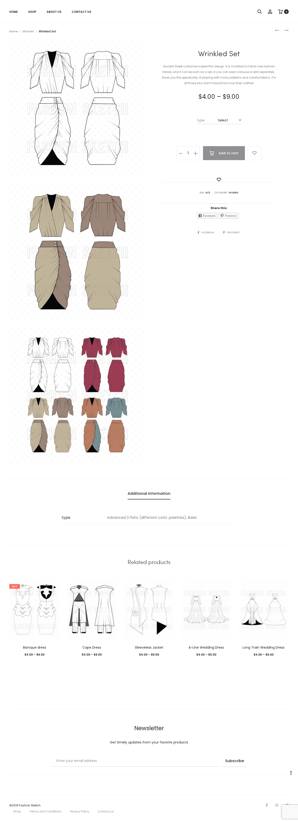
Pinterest (233, 232)
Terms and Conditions (45, 811)
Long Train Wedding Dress (263, 647)
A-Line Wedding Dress (206, 647)
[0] (280, 11)
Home (13, 12)
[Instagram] (276, 805)
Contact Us (81, 12)
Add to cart (228, 153)
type (201, 120)
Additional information (149, 493)
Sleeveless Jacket (149, 647)
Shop (32, 12)
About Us (54, 12)
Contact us (106, 811)
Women (28, 31)
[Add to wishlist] (254, 153)
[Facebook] (267, 805)
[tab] (149, 493)
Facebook (208, 232)
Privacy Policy (79, 811)
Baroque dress (34, 647)
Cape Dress (91, 647)
